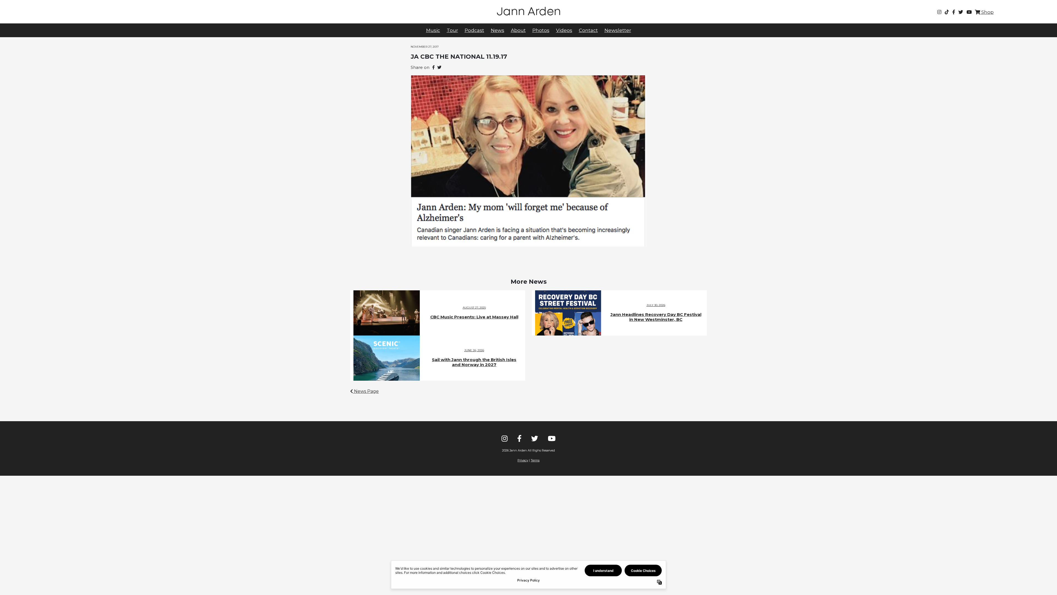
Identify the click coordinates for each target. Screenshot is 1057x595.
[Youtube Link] (969, 12)
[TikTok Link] (947, 12)
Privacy (522, 460)
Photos (540, 30)
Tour (452, 30)
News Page (366, 391)
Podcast (474, 30)
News (497, 30)
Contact (588, 30)
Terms (535, 460)
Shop (987, 12)
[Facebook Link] (953, 12)
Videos (564, 30)
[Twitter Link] (960, 12)
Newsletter (617, 30)
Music (433, 30)
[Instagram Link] (939, 12)
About (518, 30)
